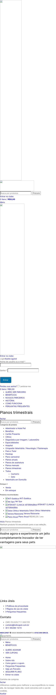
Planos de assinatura (14, 462)
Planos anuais (11, 459)
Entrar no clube (12, 674)
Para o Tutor (10, 451)
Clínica (8, 437)
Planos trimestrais (13, 468)
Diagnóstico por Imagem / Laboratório (22, 440)
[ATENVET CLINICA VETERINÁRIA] (21, 504)
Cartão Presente (12, 434)
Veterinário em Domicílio (16, 479)
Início (2, 521)
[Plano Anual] (11, 516)
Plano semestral (12, 457)
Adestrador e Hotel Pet (15, 428)
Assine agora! (11, 359)
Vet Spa (18, 501)
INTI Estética (25, 498)
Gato (13, 477)
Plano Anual (23, 516)
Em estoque (10, 490)
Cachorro (15, 474)
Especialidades (12, 442)
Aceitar (3, 693)
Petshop (9, 454)
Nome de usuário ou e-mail (12, 361)
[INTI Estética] (12, 498)
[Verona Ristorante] (14, 513)
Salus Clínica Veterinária (39, 510)
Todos (8, 471)
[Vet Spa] (10, 501)
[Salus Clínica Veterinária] (17, 510)
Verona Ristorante (31, 513)
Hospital (9, 445)
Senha (3, 370)
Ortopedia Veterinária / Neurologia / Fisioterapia (26, 448)
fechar (3, 418)
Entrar (5, 380)
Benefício (9, 431)
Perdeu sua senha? (8, 386)
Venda (8, 487)
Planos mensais (12, 465)
